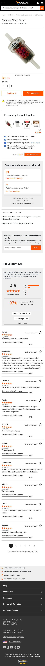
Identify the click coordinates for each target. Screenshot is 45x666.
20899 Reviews (14, 294)
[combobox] (22, 8)
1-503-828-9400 (17, 632)
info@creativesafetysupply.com (22, 203)
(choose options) (35, 143)
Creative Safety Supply (21, 656)
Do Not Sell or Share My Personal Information (27, 654)
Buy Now (10, 93)
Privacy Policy (9, 654)
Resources (7, 598)
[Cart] (42, 3)
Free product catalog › (14, 178)
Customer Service (10, 610)
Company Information (12, 604)
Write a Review (22, 323)
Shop (5, 586)
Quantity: (5, 82)
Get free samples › (13, 191)
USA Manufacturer (15, 642)
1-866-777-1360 (22, 201)
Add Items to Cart (33, 154)
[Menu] (3, 3)
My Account (8, 592)
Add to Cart (35, 93)
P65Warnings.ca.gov (12, 105)
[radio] (32, 285)
